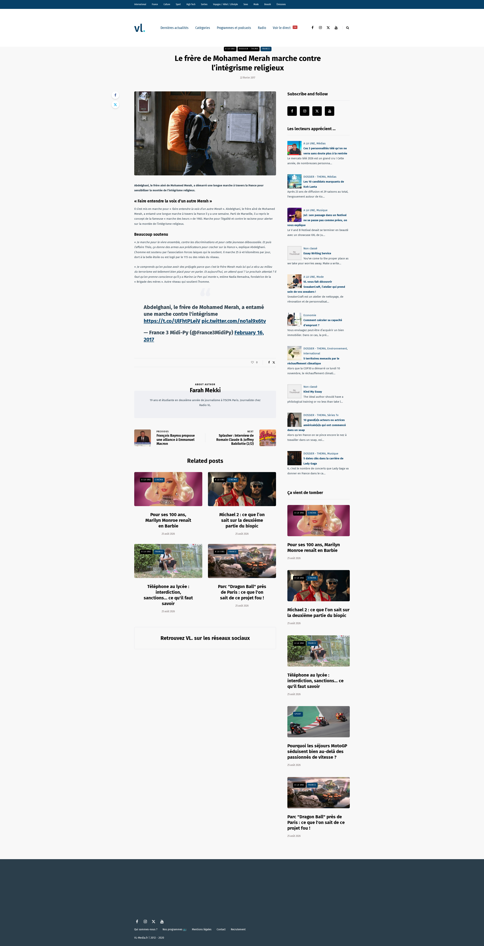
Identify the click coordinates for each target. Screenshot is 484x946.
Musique (321, 210)
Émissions (281, 4)
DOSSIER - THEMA (248, 49)
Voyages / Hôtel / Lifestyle (225, 4)
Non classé (310, 248)
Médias (321, 143)
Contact (221, 929)
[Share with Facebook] (115, 95)
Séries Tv (332, 415)
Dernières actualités (174, 28)
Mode (256, 4)
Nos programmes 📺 (175, 929)
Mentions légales (201, 929)
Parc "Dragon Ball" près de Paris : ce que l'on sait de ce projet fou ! (242, 592)
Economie (309, 315)
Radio (262, 28)
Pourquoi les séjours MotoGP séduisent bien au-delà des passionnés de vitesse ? (317, 751)
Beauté (267, 4)
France (155, 4)
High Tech (190, 4)
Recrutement (238, 929)
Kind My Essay (312, 392)
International (140, 4)
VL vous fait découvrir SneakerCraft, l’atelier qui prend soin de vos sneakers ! (316, 286)
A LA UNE (230, 49)
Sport (178, 4)
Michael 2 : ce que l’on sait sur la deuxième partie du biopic (242, 520)
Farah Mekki (205, 390)
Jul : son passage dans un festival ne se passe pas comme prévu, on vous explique (317, 220)
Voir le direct (284, 28)
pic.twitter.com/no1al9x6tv (234, 321)
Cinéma (159, 480)
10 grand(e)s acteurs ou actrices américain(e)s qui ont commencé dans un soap (316, 425)
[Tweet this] (115, 104)
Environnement (337, 348)
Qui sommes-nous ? (145, 929)
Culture (167, 4)
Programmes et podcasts (234, 28)
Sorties (204, 4)
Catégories (202, 28)
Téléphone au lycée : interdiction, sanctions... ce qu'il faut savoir (315, 680)
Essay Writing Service (317, 253)
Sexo (246, 4)
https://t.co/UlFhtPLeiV (172, 321)
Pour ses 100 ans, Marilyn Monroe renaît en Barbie (168, 520)
